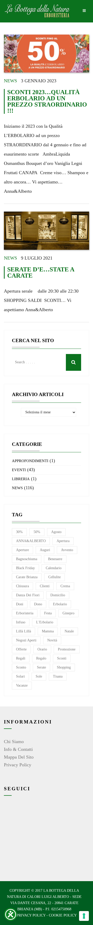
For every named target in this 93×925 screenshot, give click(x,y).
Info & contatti (18, 749)
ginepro (68, 613)
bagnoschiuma (26, 559)
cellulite (54, 577)
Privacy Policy (17, 764)
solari (20, 676)
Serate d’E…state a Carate (40, 272)
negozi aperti (26, 640)
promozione (66, 649)
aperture (22, 550)
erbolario (60, 604)
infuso (20, 622)
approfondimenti (30, 461)
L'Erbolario (44, 622)
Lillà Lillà (23, 631)
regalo (41, 658)
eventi (19, 470)
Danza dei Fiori (28, 595)
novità (52, 640)
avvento (67, 550)
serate (41, 667)
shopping (64, 667)
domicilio (57, 595)
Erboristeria (24, 613)
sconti (61, 658)
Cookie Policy (63, 915)
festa (48, 613)
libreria (21, 479)
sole (39, 676)
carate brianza (26, 577)
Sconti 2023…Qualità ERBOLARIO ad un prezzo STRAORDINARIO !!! (47, 101)
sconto (21, 667)
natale (69, 631)
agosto (56, 532)
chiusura (22, 586)
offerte (21, 649)
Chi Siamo (14, 741)
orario (42, 649)
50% (37, 532)
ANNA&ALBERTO (31, 541)
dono (38, 604)
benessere (55, 559)
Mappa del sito (19, 757)
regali (20, 658)
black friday (25, 568)
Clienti (45, 586)
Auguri (45, 550)
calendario (53, 568)
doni (19, 604)
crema (65, 586)
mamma (48, 631)
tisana (58, 676)
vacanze (22, 685)
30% (19, 532)
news (10, 80)
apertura (63, 541)
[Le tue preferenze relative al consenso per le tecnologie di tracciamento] (84, 916)
